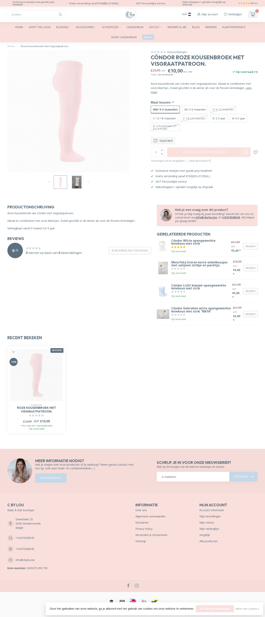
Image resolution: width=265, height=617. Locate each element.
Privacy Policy (143, 529)
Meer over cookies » (247, 608)
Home (19, 27)
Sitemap (140, 541)
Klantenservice (233, 27)
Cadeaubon (134, 27)
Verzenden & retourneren (151, 535)
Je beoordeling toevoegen (130, 250)
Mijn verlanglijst (209, 529)
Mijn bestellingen (210, 516)
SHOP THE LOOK (39, 27)
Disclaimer (142, 522)
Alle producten (208, 541)
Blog (196, 27)
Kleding (62, 27)
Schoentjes (110, 27)
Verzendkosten (165, 74)
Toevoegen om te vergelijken (168, 160)
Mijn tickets (206, 522)
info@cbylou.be (206, 217)
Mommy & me (176, 27)
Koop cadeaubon (124, 37)
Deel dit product (198, 160)
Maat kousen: (162, 102)
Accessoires (85, 27)
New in (148, 37)
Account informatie (211, 510)
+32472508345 (230, 217)
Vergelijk (204, 535)
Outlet (154, 27)
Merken (211, 27)
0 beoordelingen (177, 52)
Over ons (141, 510)
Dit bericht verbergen (215, 608)
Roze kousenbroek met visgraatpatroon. (45, 46)
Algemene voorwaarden (150, 516)
